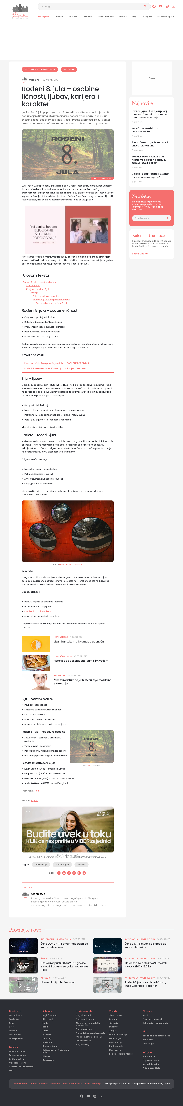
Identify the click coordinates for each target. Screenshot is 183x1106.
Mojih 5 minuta (49, 1015)
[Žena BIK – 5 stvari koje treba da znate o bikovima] (107, 946)
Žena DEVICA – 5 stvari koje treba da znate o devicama (64, 945)
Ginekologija (115, 1038)
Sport (45, 1031)
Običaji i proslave (17, 1063)
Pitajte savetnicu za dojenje (89, 1037)
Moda (45, 1023)
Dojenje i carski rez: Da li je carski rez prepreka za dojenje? (150, 175)
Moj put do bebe (151, 1064)
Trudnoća (14, 1019)
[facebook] (154, 6)
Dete (11, 1027)
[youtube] (160, 6)
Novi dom (47, 1042)
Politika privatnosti (72, 1084)
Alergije (113, 1031)
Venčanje (46, 1035)
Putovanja (47, 1038)
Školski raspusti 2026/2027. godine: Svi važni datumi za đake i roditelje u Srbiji (64, 966)
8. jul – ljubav (33, 285)
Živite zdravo (115, 1015)
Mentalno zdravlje (118, 1035)
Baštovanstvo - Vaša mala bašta (55, 1051)
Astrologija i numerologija (40, 69)
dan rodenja (41, 864)
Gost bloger (149, 1043)
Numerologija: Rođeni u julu (58, 982)
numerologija (62, 864)
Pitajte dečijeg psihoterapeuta (90, 1033)
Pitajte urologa (83, 1044)
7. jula (36, 790)
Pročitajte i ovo (25, 930)
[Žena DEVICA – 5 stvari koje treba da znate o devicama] (23, 946)
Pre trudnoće (60, 637)
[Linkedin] (69, 873)
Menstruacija (115, 1042)
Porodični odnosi (17, 1051)
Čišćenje (46, 1056)
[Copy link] (84, 873)
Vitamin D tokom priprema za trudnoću (78, 641)
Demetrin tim (20, 1084)
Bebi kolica (148, 1040)
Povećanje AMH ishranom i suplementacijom (147, 130)
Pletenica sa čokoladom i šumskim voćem (80, 660)
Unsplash (79, 564)
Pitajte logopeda (84, 1015)
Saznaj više (138, 253)
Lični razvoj (47, 1019)
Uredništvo (34, 80)
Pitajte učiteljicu (83, 1041)
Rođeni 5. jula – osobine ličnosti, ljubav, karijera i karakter (55, 368)
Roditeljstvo (43, 17)
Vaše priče (147, 17)
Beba (11, 1023)
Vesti (145, 1015)
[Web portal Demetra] (20, 15)
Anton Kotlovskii (65, 564)
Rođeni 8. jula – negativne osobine (51, 299)
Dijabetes (113, 1027)
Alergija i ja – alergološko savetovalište (88, 1024)
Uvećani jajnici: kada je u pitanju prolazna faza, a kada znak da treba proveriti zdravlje (150, 114)
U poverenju (59, 675)
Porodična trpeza (165, 17)
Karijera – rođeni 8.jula (38, 289)
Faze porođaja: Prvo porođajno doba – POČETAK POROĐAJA (56, 363)
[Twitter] (64, 873)
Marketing (55, 1084)
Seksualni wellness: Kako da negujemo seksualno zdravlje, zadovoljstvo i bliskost (149, 160)
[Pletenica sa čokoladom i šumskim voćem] (36, 663)
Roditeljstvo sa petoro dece (156, 1036)
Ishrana (113, 1019)
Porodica (87, 17)
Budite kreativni (16, 1059)
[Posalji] (145, 6)
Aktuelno (58, 17)
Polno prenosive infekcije (121, 1054)
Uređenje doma (49, 1046)
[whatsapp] (79, 873)
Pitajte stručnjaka (105, 17)
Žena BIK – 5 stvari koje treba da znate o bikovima (146, 945)
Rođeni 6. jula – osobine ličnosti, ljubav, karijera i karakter (145, 984)
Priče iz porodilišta (151, 1068)
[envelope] (173, 6)
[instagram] (167, 6)
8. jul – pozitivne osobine (46, 296)
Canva (101, 178)
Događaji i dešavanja (153, 1019)
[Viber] (74, 873)
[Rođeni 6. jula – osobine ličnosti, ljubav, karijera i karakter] (107, 985)
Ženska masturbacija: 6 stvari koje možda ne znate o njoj (82, 681)
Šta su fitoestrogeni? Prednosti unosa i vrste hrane (150, 144)
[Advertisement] (91, 41)
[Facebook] (59, 873)
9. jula (34, 800)
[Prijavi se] (166, 218)
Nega (45, 1027)
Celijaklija (113, 1023)
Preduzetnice (149, 1056)
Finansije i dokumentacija (21, 1067)
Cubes (167, 1083)
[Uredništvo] (24, 80)
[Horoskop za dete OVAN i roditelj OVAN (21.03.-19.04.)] (107, 965)
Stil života (72, 17)
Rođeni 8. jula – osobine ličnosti (40, 282)
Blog (134, 17)
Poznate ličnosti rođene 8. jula (52, 303)
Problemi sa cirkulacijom (37, 611)
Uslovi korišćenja (92, 1084)
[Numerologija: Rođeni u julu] (23, 985)
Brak (11, 1071)
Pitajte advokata (84, 1029)
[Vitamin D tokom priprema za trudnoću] (36, 644)
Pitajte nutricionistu (85, 1019)
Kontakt (43, 1084)
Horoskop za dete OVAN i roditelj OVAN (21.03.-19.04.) (146, 964)
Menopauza (115, 1050)
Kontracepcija (116, 1046)
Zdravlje (123, 17)
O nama (33, 1084)
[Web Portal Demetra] (20, 8)
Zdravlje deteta (16, 1038)
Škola (44, 958)
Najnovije (142, 103)
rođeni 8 (81, 864)
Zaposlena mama (151, 1060)
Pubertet (13, 1031)
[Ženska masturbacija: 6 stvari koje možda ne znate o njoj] (36, 682)
